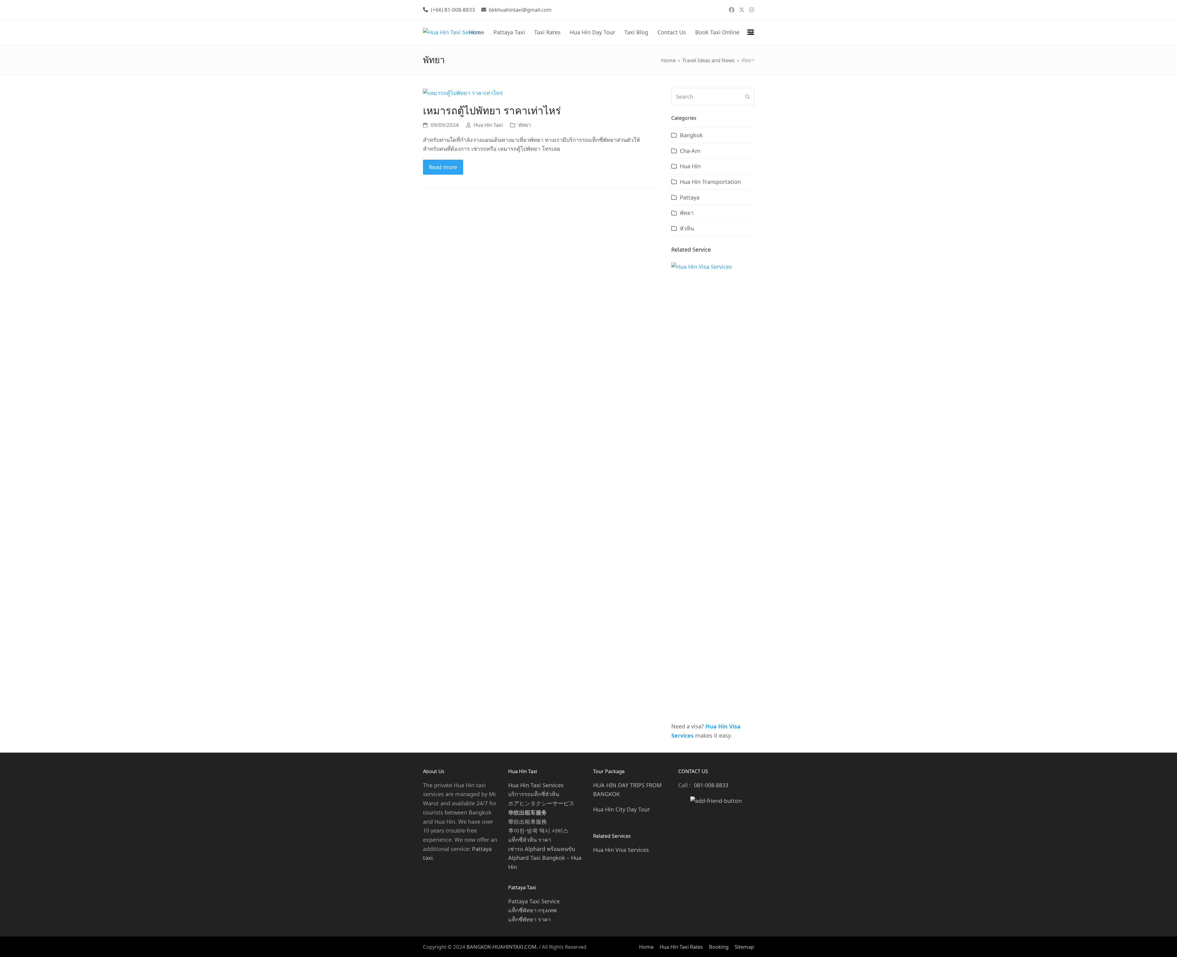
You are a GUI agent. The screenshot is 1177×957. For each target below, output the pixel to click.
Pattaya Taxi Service (534, 901)
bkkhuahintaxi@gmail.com (520, 9)
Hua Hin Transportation (710, 181)
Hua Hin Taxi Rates (681, 946)
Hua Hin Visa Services (621, 849)
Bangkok (691, 135)
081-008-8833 (711, 785)
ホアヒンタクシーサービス (541, 803)
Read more (443, 167)
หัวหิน (687, 228)
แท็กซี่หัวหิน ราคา (529, 839)
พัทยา (524, 124)
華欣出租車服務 (527, 821)
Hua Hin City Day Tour (621, 809)
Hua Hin (690, 166)
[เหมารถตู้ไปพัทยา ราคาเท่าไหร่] (463, 92)
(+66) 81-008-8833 (453, 9)
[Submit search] (747, 97)
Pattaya (689, 197)
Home (646, 946)
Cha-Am (690, 150)
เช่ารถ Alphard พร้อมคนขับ (541, 849)
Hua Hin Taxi (488, 124)
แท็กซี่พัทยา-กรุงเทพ (532, 910)
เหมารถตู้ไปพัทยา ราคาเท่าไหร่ (492, 110)
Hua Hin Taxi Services (536, 785)
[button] (750, 32)
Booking (719, 946)
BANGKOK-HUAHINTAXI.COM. (502, 946)
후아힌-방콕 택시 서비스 (538, 830)
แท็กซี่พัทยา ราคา (529, 919)
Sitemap (744, 946)
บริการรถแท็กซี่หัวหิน (533, 794)
